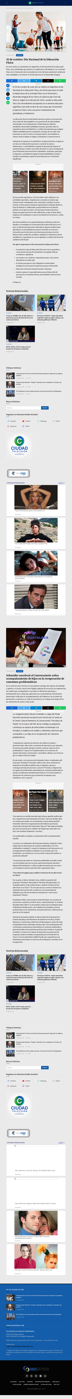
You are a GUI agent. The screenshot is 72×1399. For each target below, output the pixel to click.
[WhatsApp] (8, 102)
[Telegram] (8, 98)
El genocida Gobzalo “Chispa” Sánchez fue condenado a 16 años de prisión (38, 383)
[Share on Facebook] (12, 80)
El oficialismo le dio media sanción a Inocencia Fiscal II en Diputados (38, 391)
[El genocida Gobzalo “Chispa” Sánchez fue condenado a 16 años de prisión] (10, 384)
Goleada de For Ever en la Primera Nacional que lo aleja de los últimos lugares (39, 374)
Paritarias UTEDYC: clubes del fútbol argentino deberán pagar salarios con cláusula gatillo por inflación (50, 318)
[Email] (8, 94)
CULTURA (22, 1381)
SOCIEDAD (19, 55)
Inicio (7, 8)
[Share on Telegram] (36, 80)
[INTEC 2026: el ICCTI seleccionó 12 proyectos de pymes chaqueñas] (20, 334)
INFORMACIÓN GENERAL (42, 1381)
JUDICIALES (56, 1381)
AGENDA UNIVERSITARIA (31, 1384)
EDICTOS (56, 1384)
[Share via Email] (48, 80)
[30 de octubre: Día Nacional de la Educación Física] (36, 31)
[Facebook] (8, 85)
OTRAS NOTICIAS (46, 1384)
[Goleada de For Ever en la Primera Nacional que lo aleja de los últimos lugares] (10, 375)
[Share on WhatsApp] (60, 80)
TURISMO (30, 1381)
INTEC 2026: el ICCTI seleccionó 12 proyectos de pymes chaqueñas (18, 348)
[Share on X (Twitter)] (24, 80)
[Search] (65, 3)
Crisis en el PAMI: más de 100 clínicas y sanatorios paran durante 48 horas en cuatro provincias (19, 318)
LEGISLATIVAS (17, 1384)
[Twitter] (8, 90)
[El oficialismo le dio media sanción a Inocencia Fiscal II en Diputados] (10, 393)
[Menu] (7, 3)
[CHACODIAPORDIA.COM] (36, 3)
